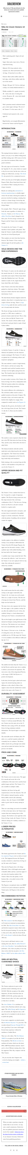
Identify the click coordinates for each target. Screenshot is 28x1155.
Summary (8, 51)
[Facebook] (23, 16)
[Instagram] (26, 16)
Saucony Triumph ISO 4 (17, 1025)
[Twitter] (25, 16)
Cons (16, 51)
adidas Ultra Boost (6, 216)
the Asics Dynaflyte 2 (9, 946)
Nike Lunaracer (8, 920)
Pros (12, 51)
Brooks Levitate (17, 1041)
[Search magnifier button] (25, 1111)
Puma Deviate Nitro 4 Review (14, 1096)
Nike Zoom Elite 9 (14, 925)
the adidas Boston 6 (20, 944)
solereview (5, 32)
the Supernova (22, 1009)
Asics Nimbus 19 (8, 1004)
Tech (3, 51)
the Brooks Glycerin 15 (10, 1022)
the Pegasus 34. (21, 402)
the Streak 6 (9, 935)
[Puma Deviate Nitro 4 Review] (14, 1086)
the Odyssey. (17, 214)
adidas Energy (11, 1009)
